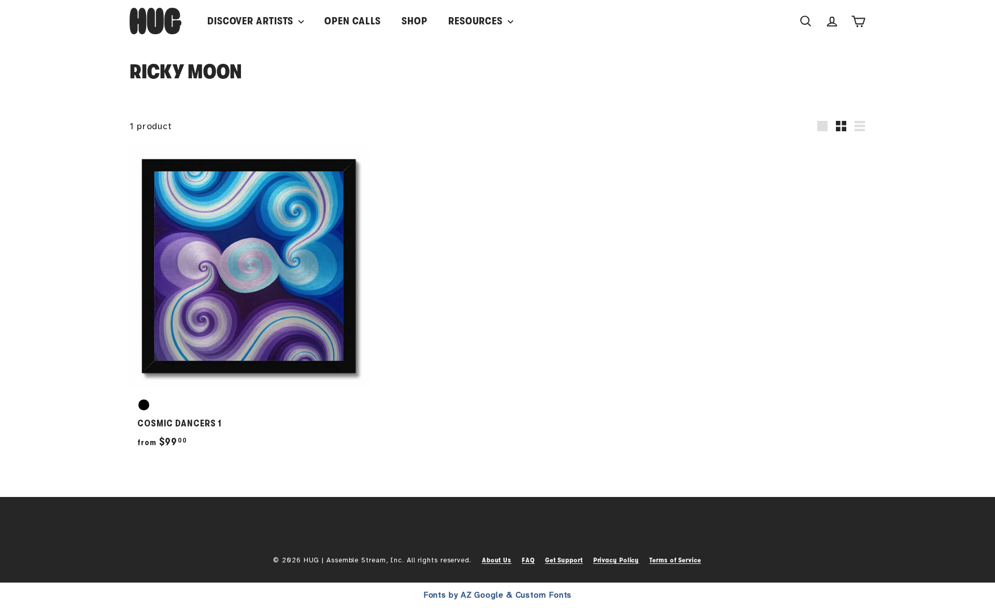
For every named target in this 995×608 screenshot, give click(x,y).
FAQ (528, 560)
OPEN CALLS (352, 21)
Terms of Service (675, 560)
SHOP (415, 21)
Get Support (564, 560)
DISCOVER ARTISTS (251, 21)
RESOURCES (476, 21)
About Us (496, 560)
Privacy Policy (616, 560)
